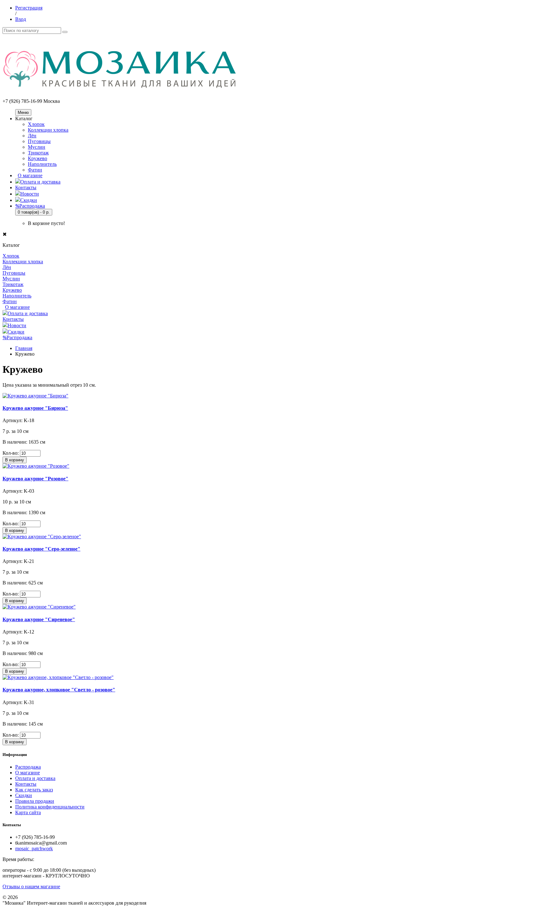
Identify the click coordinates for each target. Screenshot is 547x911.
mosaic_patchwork (34, 848)
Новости (29, 194)
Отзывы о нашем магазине (31, 886)
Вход (20, 19)
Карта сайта (28, 812)
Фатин (35, 169)
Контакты (25, 187)
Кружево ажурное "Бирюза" (35, 408)
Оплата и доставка (40, 181)
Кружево (37, 158)
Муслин (36, 147)
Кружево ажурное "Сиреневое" (39, 619)
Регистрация (28, 7)
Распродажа (30, 206)
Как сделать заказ (34, 789)
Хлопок (36, 124)
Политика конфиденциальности (50, 806)
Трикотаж (38, 152)
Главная (23, 348)
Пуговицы (39, 141)
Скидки (28, 200)
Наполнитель (42, 164)
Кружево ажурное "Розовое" (35, 478)
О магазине (30, 175)
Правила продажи (34, 801)
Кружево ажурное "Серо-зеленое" (41, 549)
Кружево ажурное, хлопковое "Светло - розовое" (59, 689)
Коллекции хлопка (48, 130)
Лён (32, 135)
